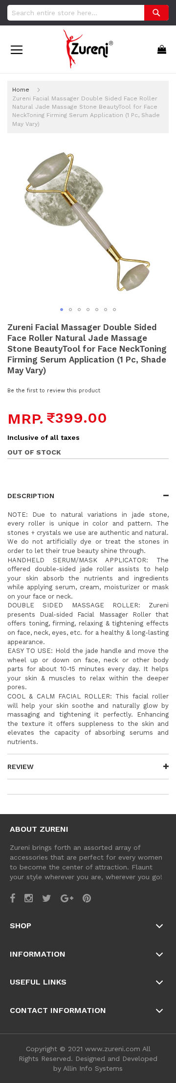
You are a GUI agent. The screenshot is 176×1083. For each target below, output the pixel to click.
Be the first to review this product (53, 390)
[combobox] (88, 13)
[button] (61, 309)
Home (20, 89)
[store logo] (88, 48)
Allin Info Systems (93, 1068)
